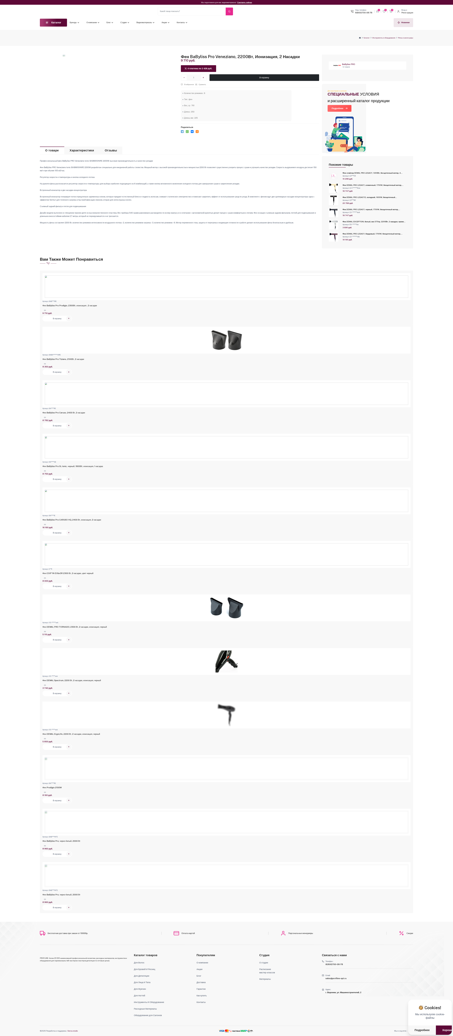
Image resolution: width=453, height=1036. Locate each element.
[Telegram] (182, 131)
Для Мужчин (140, 989)
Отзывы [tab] (111, 150)
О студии (263, 962)
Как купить (202, 995)
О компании (91, 22)
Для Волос (139, 962)
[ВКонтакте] (192, 131)
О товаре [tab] (52, 150)
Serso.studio (72, 1031)
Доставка (201, 982)
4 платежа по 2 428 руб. (200, 68)
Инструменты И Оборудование (149, 1002)
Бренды (73, 22)
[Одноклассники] (197, 131)
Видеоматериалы (144, 22)
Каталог (367, 38)
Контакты (181, 22)
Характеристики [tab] (82, 150)
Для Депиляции (141, 976)
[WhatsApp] (187, 131)
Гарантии (201, 989)
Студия (123, 22)
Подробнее (337, 108)
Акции (164, 22)
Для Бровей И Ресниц (144, 969)
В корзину (264, 77)
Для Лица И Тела (142, 982)
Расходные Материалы (145, 1009)
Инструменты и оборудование (383, 38)
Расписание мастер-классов (267, 971)
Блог (109, 22)
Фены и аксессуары (405, 38)
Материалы (265, 979)
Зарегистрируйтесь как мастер (206, 2)
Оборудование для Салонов (148, 1015)
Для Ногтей (139, 995)
